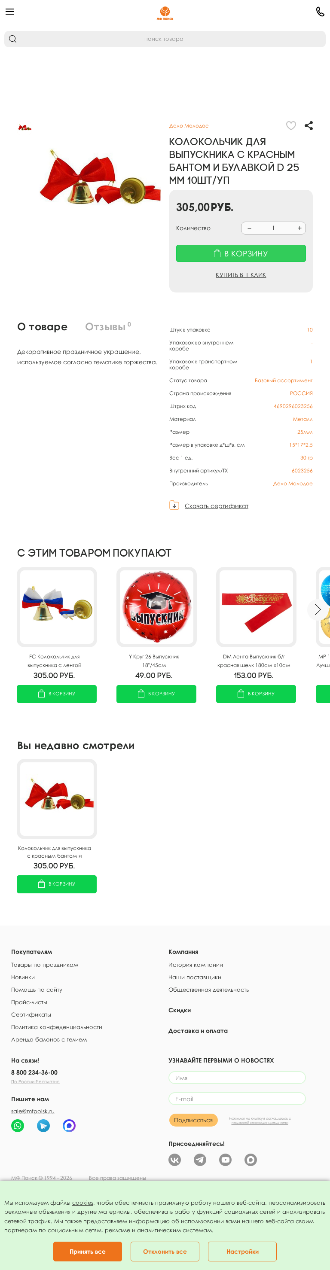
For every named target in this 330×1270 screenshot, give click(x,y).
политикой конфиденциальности (260, 1123)
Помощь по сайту (36, 989)
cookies (82, 1202)
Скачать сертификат (216, 505)
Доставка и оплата (198, 1030)
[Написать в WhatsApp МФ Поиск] (17, 1125)
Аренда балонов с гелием (49, 1039)
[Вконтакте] (174, 1159)
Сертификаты (31, 1014)
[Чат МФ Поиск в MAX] (69, 1125)
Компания (183, 951)
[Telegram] (200, 1159)
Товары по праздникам (44, 964)
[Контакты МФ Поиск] (272, 11)
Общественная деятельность (208, 989)
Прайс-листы (29, 1002)
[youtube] (225, 1159)
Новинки (23, 977)
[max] (250, 1159)
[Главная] (164, 11)
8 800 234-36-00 (34, 1072)
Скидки (179, 1010)
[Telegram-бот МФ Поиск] (43, 1125)
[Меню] (57, 11)
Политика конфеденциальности (56, 1026)
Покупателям (31, 951)
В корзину (62, 693)
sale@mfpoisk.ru (33, 1111)
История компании (195, 964)
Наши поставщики (194, 977)
